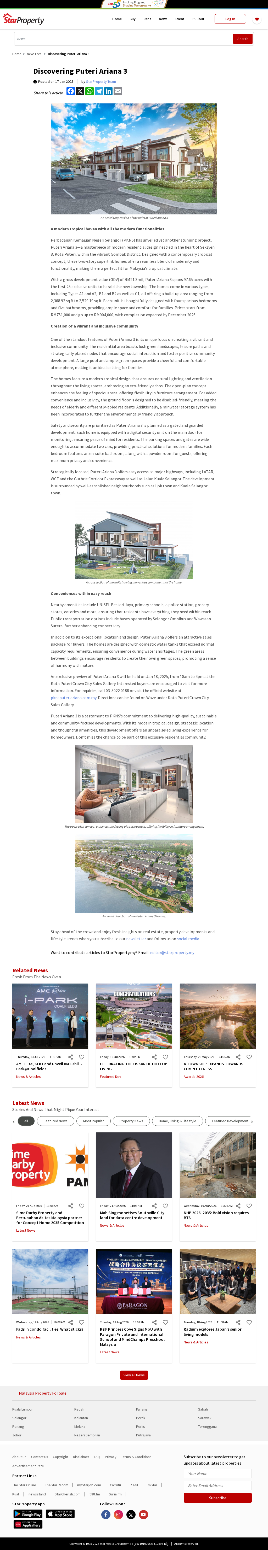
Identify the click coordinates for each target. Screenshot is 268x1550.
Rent (147, 18)
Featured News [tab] (56, 1121)
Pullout (198, 18)
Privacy (110, 1456)
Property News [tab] (131, 1121)
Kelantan (81, 1418)
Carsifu (115, 1485)
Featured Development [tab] (230, 1121)
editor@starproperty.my (171, 952)
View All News (134, 1375)
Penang (18, 1426)
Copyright (60, 1456)
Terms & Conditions (136, 1456)
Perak (140, 1418)
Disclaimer (81, 1456)
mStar (152, 1485)
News (163, 18)
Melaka (79, 1426)
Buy (133, 18)
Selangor (19, 1418)
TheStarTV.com (56, 1485)
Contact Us (39, 1456)
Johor (16, 1435)
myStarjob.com (89, 1485)
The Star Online (24, 1485)
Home (117, 18)
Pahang (141, 1409)
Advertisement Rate (28, 1466)
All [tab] (26, 1121)
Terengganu (207, 1426)
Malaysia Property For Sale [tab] (42, 1393)
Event (180, 18)
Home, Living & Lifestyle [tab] (177, 1121)
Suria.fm (115, 1494)
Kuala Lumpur (22, 1409)
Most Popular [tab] (93, 1121)
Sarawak (204, 1418)
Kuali (16, 1494)
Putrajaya (143, 1435)
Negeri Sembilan (87, 1435)
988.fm (95, 1494)
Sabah (203, 1409)
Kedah (79, 1409)
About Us (19, 1456)
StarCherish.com (68, 1494)
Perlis (140, 1426)
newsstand (37, 1494)
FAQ (97, 1456)
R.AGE (134, 1485)
